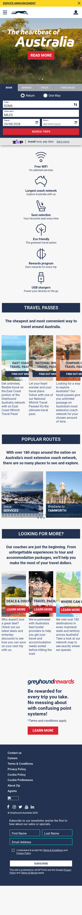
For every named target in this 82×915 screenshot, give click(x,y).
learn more (63, 141)
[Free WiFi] (41, 157)
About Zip (14, 785)
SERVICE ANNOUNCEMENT (19, 3)
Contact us (15, 753)
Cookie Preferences (20, 780)
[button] (39, 79)
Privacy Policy (17, 769)
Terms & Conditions (20, 763)
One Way (55, 95)
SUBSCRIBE (41, 863)
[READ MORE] (41, 61)
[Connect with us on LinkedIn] (32, 807)
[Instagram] (14, 807)
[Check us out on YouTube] (26, 807)
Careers (13, 758)
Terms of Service (29, 873)
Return (30, 95)
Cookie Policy (17, 774)
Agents (12, 791)
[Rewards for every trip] (41, 254)
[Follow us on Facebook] (8, 807)
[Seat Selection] (41, 206)
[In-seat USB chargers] (41, 278)
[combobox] (41, 104)
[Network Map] (41, 181)
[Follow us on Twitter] (20, 807)
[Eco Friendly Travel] (41, 230)
